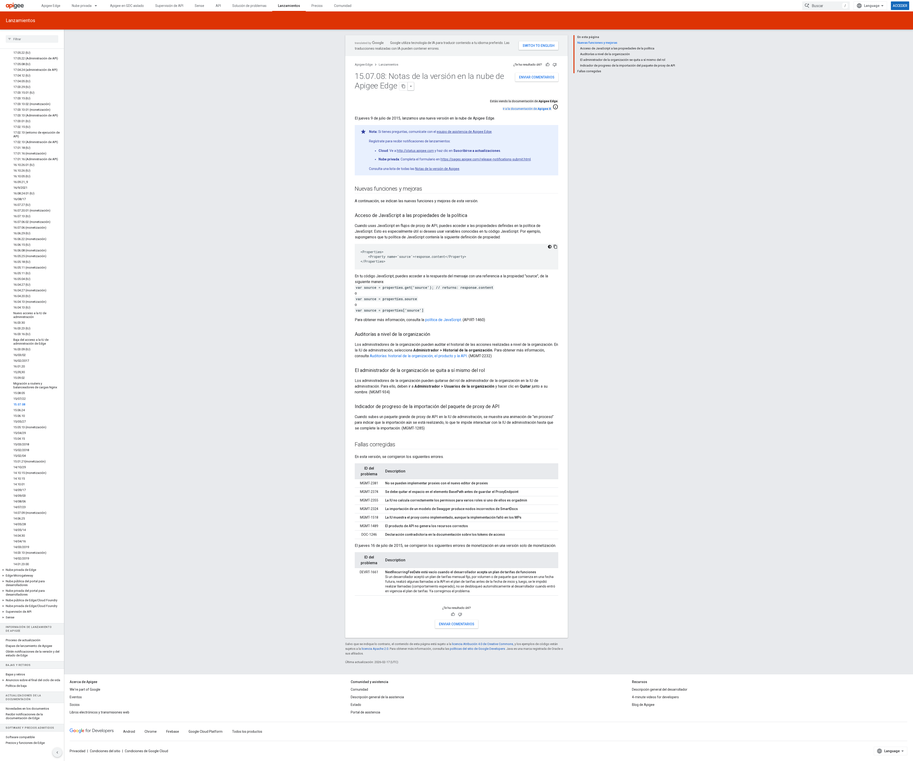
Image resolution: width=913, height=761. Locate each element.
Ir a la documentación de (527, 109)
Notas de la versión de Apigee (437, 169)
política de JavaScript (443, 320)
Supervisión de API (169, 6)
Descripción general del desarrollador (659, 689)
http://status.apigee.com (415, 151)
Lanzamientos (289, 6)
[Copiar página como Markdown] (403, 86)
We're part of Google (85, 689)
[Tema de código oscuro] (550, 247)
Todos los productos (247, 731)
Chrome (151, 731)
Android (129, 731)
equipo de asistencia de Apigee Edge (464, 132)
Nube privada (82, 6)
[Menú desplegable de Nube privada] (98, 5)
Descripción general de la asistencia (377, 697)
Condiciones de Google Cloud (146, 751)
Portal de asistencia (365, 712)
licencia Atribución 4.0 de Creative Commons (482, 644)
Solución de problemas (249, 6)
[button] (32, 570)
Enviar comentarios (536, 77)
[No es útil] (554, 64)
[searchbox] (32, 39)
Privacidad (77, 751)
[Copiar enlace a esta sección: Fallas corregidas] (400, 445)
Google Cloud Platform (206, 731)
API (218, 6)
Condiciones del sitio (105, 751)
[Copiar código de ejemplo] (555, 247)
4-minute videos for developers (655, 697)
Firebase (172, 731)
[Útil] (547, 64)
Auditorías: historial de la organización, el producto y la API (418, 356)
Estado (356, 705)
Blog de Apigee (643, 705)
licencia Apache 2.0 (375, 648)
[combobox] (826, 5)
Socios (75, 705)
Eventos (76, 697)
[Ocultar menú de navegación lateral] (57, 752)
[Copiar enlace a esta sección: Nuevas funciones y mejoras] (427, 189)
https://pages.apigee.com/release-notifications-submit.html (486, 159)
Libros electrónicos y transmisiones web (99, 712)
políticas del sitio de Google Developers (477, 648)
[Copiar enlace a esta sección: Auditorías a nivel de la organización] (435, 334)
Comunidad (342, 6)
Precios (317, 6)
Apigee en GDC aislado (127, 6)
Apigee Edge (50, 6)
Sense (199, 6)
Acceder (900, 6)
